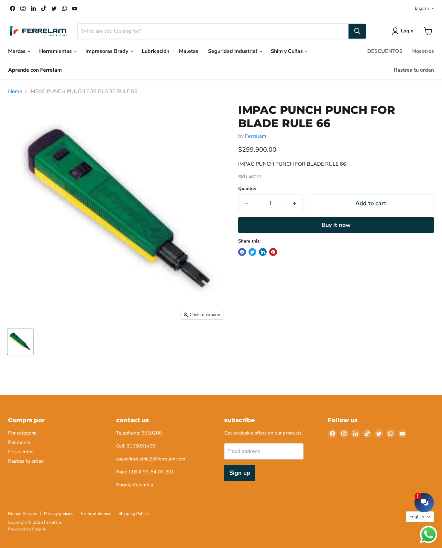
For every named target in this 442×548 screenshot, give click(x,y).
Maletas (188, 51)
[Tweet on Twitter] (252, 252)
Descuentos (20, 451)
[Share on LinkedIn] (263, 252)
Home (15, 91)
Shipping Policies (134, 514)
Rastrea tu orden (414, 70)
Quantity (247, 188)
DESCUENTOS (385, 51)
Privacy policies (58, 514)
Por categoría (22, 433)
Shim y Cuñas (287, 51)
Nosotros (423, 51)
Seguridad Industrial (233, 51)
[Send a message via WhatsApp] (428, 534)
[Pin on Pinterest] (273, 252)
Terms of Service (95, 514)
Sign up (239, 473)
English (422, 8)
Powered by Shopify (27, 529)
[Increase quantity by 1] (294, 203)
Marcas (17, 51)
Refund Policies (22, 514)
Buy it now (336, 225)
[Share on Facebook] (242, 252)
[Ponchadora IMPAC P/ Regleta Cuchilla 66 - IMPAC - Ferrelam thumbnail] (20, 342)
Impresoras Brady (107, 51)
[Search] (357, 31)
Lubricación (155, 51)
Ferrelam (255, 136)
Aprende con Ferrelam (35, 70)
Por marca (19, 442)
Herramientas (56, 51)
